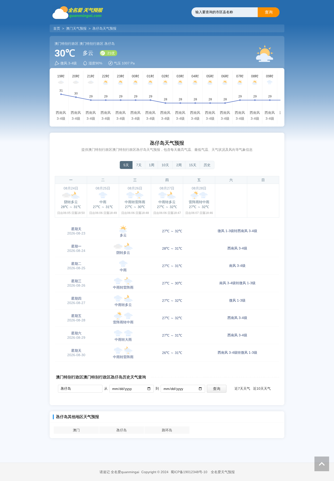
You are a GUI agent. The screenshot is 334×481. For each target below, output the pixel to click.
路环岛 (167, 430)
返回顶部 (321, 464)
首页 (57, 28)
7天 (139, 165)
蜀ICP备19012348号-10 (189, 472)
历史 (207, 165)
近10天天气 (262, 388)
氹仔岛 (121, 430)
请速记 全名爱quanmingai (119, 472)
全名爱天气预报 (223, 472)
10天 (165, 165)
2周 (179, 165)
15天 (192, 165)
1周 (151, 165)
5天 (126, 165)
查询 (269, 12)
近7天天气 (242, 388)
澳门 (76, 430)
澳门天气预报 (76, 28)
